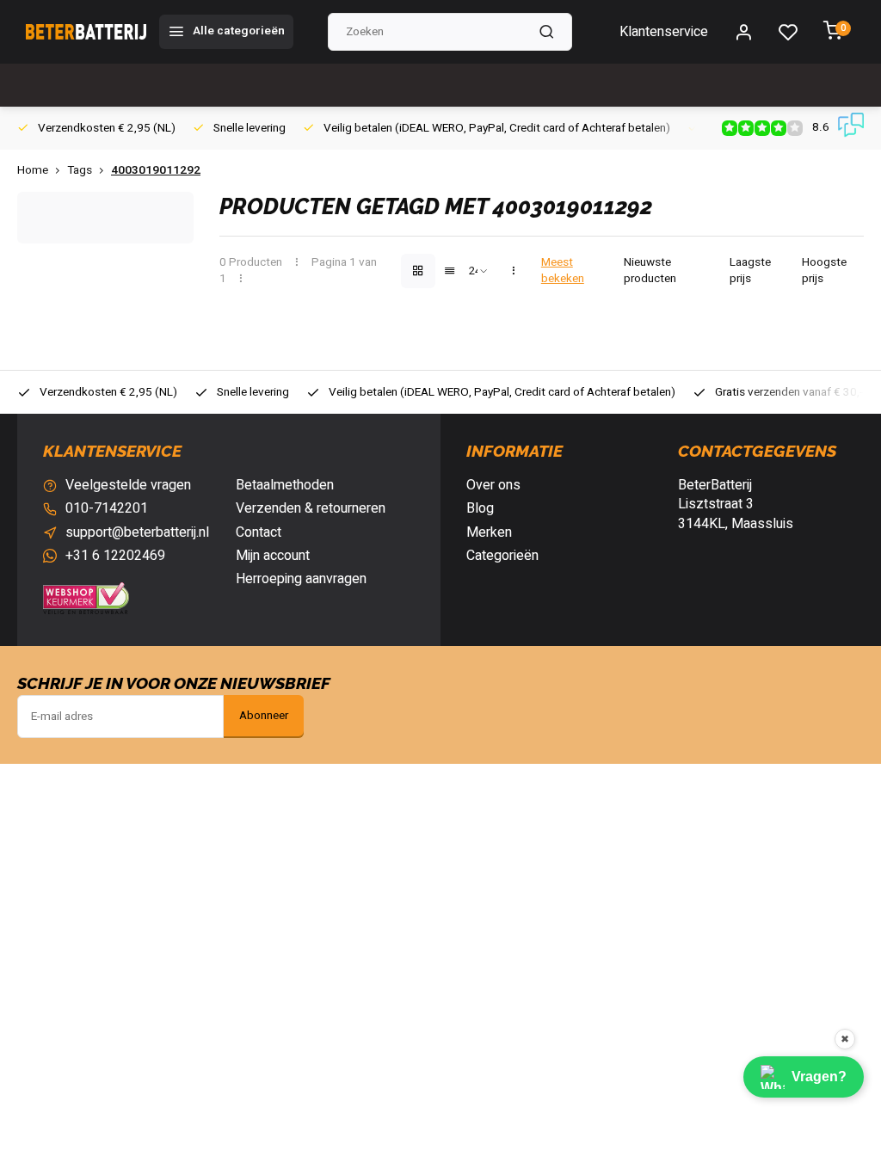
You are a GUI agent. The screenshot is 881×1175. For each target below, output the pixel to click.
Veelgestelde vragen (128, 485)
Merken (489, 532)
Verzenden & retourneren (310, 508)
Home (32, 171)
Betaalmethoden (285, 485)
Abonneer (263, 715)
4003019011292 (155, 171)
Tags (79, 171)
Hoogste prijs (824, 271)
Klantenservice (663, 31)
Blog (480, 508)
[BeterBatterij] (86, 32)
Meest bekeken (562, 271)
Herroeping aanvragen (301, 578)
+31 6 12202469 (115, 555)
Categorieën (502, 555)
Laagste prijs (750, 271)
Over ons (493, 485)
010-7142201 (106, 508)
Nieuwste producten (650, 271)
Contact (258, 532)
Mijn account (273, 555)
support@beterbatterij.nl (137, 532)
